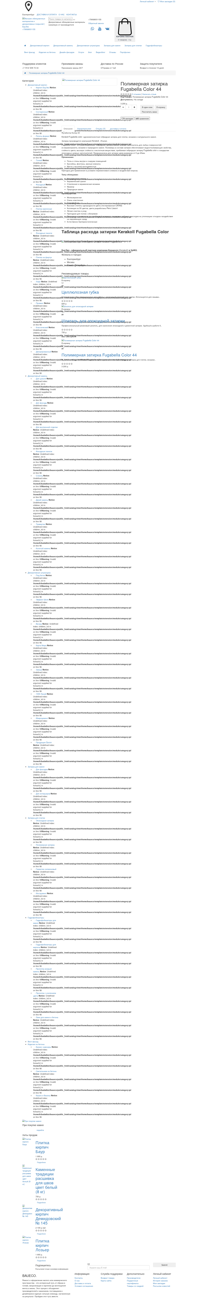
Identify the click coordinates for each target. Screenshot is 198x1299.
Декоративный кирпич (39, 45)
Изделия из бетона (47, 52)
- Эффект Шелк (40, 599)
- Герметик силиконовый (44, 869)
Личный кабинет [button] (146, 1)
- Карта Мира (39, 645)
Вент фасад (29, 52)
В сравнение (143, 118)
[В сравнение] (119, 285)
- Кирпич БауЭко (41, 87)
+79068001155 (28, 29)
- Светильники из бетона (44, 1071)
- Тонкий (37, 160)
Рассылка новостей (161, 1286)
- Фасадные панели (42, 233)
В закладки (128, 118)
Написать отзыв (149, 94)
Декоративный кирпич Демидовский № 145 (49, 1216)
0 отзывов (136, 94)
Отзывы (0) (100, 128)
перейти (40, 1130)
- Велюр (37, 623)
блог (90, 52)
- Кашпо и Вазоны (42, 1095)
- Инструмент (40, 893)
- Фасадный (39, 184)
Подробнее (41, 1162)
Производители (133, 1277)
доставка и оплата (118, 128)
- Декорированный (42, 351)
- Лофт (37, 281)
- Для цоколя (40, 378)
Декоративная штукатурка (88, 45)
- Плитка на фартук (42, 257)
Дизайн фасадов (67, 52)
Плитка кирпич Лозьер (42, 1245)
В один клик (147, 107)
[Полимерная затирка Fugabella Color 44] (89, 81)
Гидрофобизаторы (154, 45)
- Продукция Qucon (42, 742)
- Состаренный (40, 111)
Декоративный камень (63, 45)
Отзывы (112, 52)
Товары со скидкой (135, 1286)
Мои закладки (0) (167, 1)
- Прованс (38, 303)
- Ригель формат (41, 136)
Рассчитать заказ (149, 111)
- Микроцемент (40, 718)
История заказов (160, 1280)
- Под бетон (39, 575)
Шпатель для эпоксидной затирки (93, 321)
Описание (68, 128)
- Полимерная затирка (44, 844)
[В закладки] (119, 283)
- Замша (37, 669)
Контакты (79, 1277)
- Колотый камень (41, 548)
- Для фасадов (40, 769)
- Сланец (38, 475)
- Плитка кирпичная (42, 208)
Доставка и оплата (83, 1283)
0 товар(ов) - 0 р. (124, 38)
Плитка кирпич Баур (42, 1147)
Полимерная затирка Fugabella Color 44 (46, 73)
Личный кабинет (160, 1277)
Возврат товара (107, 1277)
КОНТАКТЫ (71, 14)
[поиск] (74, 19)
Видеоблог (100, 52)
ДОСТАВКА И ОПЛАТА (47, 14)
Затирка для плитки (133, 45)
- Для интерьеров (41, 793)
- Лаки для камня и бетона (45, 1017)
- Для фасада (40, 402)
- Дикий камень (40, 499)
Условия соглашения (84, 1286)
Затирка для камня (112, 45)
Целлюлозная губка (80, 292)
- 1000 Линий (39, 693)
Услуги (81, 52)
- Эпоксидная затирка (43, 820)
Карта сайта (106, 1280)
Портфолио (125, 52)
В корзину (161, 107)
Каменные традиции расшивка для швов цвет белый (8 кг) (46, 1180)
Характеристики (84, 128)
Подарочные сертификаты (133, 1282)
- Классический (40, 327)
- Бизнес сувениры (42, 1047)
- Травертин (39, 524)
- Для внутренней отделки (45, 427)
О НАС (62, 14)
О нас (77, 1280)
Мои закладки (159, 1283)
